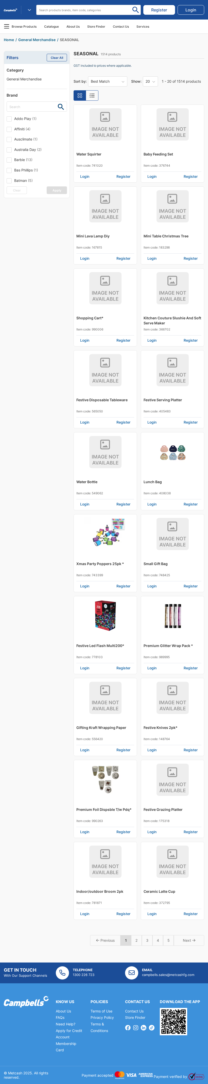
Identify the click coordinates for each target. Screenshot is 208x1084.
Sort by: (80, 81)
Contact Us (134, 1011)
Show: (136, 81)
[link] (159, 10)
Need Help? (65, 1024)
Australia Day (28, 149)
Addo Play (25, 118)
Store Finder (135, 1017)
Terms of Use (101, 1011)
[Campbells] (10, 10)
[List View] (92, 95)
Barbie (23, 160)
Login (84, 176)
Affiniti (22, 129)
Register (123, 176)
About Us (73, 26)
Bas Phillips (26, 170)
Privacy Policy (102, 1017)
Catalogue (51, 26)
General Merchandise (24, 79)
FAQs (60, 1017)
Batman (23, 180)
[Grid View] (80, 95)
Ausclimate (26, 139)
